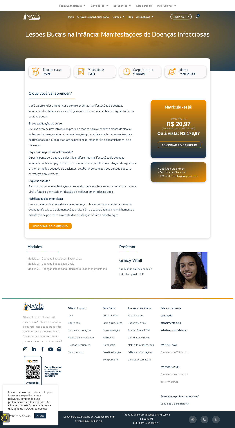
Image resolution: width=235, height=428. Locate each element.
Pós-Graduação (112, 352)
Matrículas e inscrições (141, 344)
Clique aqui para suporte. (175, 403)
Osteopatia (109, 344)
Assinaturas (143, 16)
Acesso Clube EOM (139, 330)
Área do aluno (136, 315)
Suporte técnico (137, 322)
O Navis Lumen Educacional (93, 16)
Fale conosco (75, 352)
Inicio (71, 16)
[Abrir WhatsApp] (225, 418)
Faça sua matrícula (70, 5)
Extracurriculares (112, 322)
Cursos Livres (110, 315)
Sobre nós (74, 322)
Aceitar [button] (40, 415)
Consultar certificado (139, 359)
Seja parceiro (144, 5)
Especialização (111, 330)
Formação (109, 337)
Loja (70, 315)
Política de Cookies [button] (20, 415)
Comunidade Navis (138, 337)
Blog (130, 16)
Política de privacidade (81, 337)
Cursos (117, 16)
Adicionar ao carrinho (50, 226)
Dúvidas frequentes (79, 344)
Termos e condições (79, 330)
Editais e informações (140, 352)
